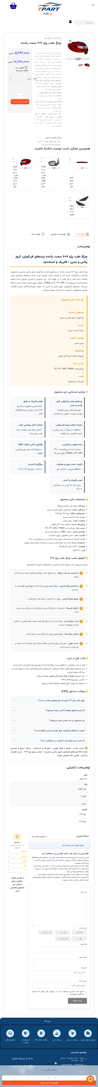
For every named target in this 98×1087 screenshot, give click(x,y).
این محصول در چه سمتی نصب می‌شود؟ (67, 720)
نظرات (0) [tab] (36, 234)
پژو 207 (82, 821)
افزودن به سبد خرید (20, 101)
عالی (78, 932)
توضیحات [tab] (80, 234)
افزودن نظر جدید (38, 836)
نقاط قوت (83, 944)
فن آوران (82, 788)
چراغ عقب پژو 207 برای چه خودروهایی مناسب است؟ (61, 700)
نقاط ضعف (83, 957)
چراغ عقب (47, 38)
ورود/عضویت (70, 21)
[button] (70, 41)
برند (34, 78)
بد (78, 938)
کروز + (83, 796)
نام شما (84, 968)
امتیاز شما (83, 928)
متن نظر (84, 892)
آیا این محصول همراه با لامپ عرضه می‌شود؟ (65, 710)
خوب (61, 932)
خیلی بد (61, 938)
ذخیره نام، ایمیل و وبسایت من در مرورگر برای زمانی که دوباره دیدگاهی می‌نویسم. (58, 992)
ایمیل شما (83, 981)
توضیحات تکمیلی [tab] (58, 234)
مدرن (83, 803)
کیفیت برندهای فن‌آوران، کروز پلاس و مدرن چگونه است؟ (59, 730)
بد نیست (44, 932)
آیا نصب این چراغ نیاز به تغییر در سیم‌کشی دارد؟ (63, 740)
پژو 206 (83, 814)
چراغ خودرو (56, 38)
